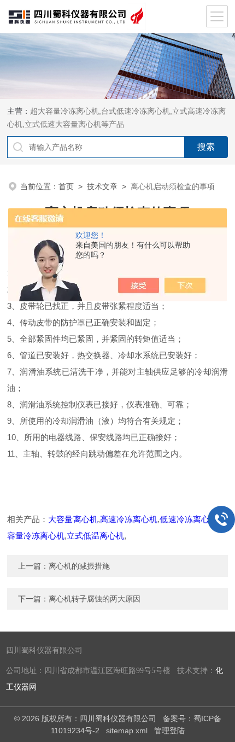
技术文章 (102, 186)
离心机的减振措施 (79, 566)
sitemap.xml (127, 730)
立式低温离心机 (95, 535)
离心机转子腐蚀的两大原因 (94, 598)
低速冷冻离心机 (189, 519)
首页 (66, 186)
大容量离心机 (72, 519)
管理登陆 (169, 730)
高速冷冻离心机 (129, 519)
